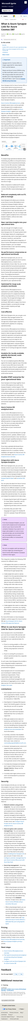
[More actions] (25, 19)
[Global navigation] (1, 16)
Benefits (4, 45)
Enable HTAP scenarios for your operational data (14, 47)
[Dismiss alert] (25, 2)
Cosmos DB (13, 19)
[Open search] (21, 16)
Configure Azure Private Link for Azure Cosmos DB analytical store (14, 823)
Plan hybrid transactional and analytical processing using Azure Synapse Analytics (15, 957)
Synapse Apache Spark (7, 478)
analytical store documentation (13, 729)
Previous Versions (14, 1012)
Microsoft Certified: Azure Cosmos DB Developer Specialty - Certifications (13, 989)
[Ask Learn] (23, 19)
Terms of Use (20, 1016)
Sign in (25, 16)
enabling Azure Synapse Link (16, 854)
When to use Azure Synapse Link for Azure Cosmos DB (13, 49)
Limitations (5, 52)
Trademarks (4, 1019)
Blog (21, 1012)
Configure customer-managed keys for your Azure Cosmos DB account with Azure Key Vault (15, 860)
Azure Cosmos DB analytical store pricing (12, 939)
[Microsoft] (14, 16)
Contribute (4, 1014)
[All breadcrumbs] (2, 19)
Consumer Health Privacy (7, 1016)
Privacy (10, 1014)
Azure (6, 19)
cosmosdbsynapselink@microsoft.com (15, 743)
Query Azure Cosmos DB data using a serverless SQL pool (15, 902)
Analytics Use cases (6, 685)
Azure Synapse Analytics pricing (13, 941)
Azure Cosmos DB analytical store (10, 103)
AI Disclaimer (4, 1012)
